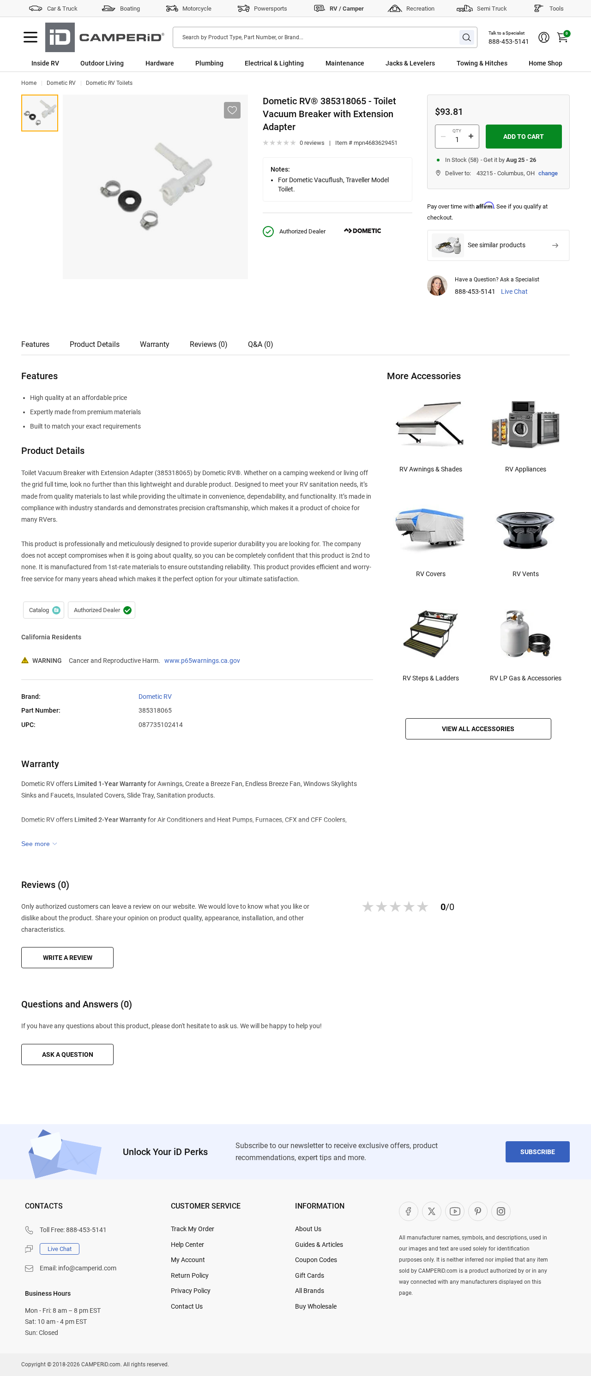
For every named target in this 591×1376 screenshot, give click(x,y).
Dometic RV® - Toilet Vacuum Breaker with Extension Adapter (39, 113)
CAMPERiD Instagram (501, 1211)
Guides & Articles (319, 1244)
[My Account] (544, 37)
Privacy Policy (191, 1290)
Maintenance (345, 63)
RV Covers (431, 574)
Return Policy (190, 1275)
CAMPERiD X (431, 1211)
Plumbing (209, 63)
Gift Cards (309, 1275)
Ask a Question (67, 1054)
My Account (188, 1259)
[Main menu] (30, 37)
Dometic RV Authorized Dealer (101, 610)
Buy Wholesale (316, 1306)
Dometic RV (61, 83)
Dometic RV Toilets (109, 83)
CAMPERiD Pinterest (478, 1211)
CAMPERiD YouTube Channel (454, 1211)
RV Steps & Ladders (431, 678)
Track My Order (192, 1229)
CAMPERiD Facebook (408, 1211)
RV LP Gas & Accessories (525, 678)
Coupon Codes (316, 1259)
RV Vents (526, 574)
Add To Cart (523, 136)
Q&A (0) (260, 344)
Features (35, 344)
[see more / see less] (39, 843)
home (28, 83)
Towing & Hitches (482, 63)
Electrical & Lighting (274, 63)
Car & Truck (62, 8)
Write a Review (67, 957)
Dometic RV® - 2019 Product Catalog (43, 610)
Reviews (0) (209, 344)
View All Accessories (478, 729)
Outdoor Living (102, 63)
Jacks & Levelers (410, 63)
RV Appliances (525, 469)
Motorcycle (196, 8)
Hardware (159, 63)
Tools (556, 8)
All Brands (309, 1290)
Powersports (270, 8)
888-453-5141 (508, 41)
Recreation (420, 8)
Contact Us (187, 1306)
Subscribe (537, 1152)
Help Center (187, 1244)
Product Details (95, 344)
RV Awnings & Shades (430, 469)
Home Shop (545, 63)
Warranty (154, 344)
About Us (308, 1229)
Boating (130, 8)
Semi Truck (492, 8)
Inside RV (45, 63)
